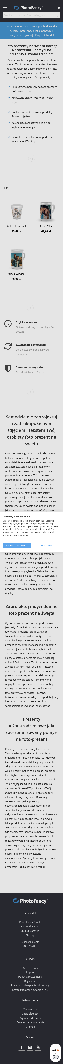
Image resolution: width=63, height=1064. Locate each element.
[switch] (56, 1057)
